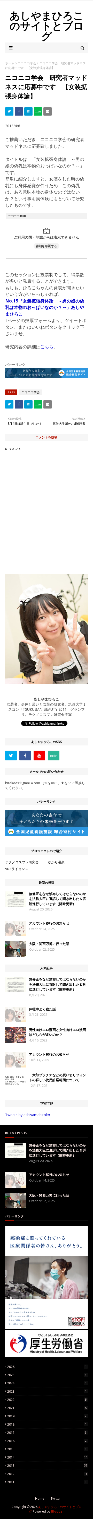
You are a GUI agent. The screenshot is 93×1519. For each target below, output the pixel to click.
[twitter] (11, 755)
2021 (47, 1408)
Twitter (56, 1498)
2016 (47, 1441)
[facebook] (25, 755)
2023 (47, 1391)
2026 (47, 1367)
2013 (47, 1465)
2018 (47, 1424)
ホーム (9, 63)
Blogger (57, 1511)
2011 (47, 1482)
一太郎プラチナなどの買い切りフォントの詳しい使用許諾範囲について (57, 1077)
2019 (47, 1416)
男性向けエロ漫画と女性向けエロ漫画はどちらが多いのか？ (57, 1032)
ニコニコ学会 (27, 63)
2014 (47, 1457)
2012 (47, 1474)
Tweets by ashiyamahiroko (27, 1114)
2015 (47, 1449)
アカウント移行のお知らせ (49, 923)
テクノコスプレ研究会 (22, 862)
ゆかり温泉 (56, 862)
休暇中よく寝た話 (42, 1009)
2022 (47, 1400)
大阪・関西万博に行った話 (49, 943)
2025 (47, 1375)
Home (39, 1498)
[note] (53, 755)
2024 (47, 1383)
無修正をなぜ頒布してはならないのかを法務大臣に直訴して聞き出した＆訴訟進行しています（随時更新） (57, 898)
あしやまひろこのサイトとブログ (47, 25)
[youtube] (39, 755)
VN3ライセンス (16, 868)
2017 (47, 1432)
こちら (46, 347)
